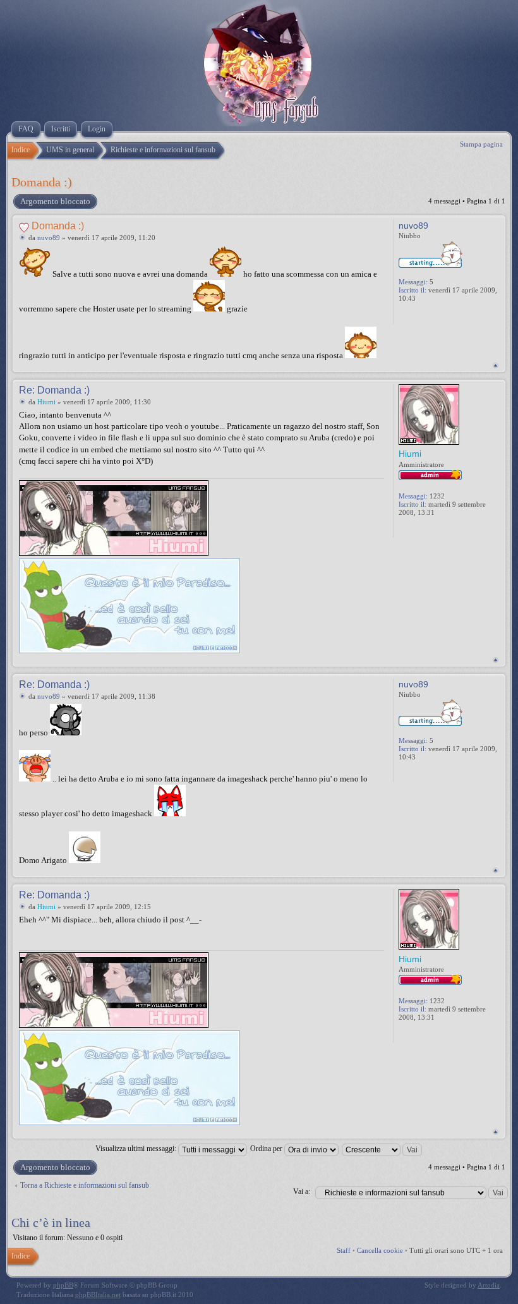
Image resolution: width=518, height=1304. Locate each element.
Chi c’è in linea (50, 1222)
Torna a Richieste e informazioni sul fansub (84, 1185)
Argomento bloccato (55, 201)
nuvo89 (48, 237)
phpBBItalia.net (98, 1294)
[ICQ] (432, 529)
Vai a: (301, 1191)
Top (495, 365)
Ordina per (267, 1148)
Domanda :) (41, 182)
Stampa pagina (481, 144)
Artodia (489, 1285)
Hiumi (46, 402)
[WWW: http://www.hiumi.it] (419, 529)
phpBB (63, 1285)
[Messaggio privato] (405, 316)
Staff (344, 1250)
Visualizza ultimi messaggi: (136, 1148)
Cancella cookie (380, 1250)
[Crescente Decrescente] (382, 1148)
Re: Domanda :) (54, 390)
